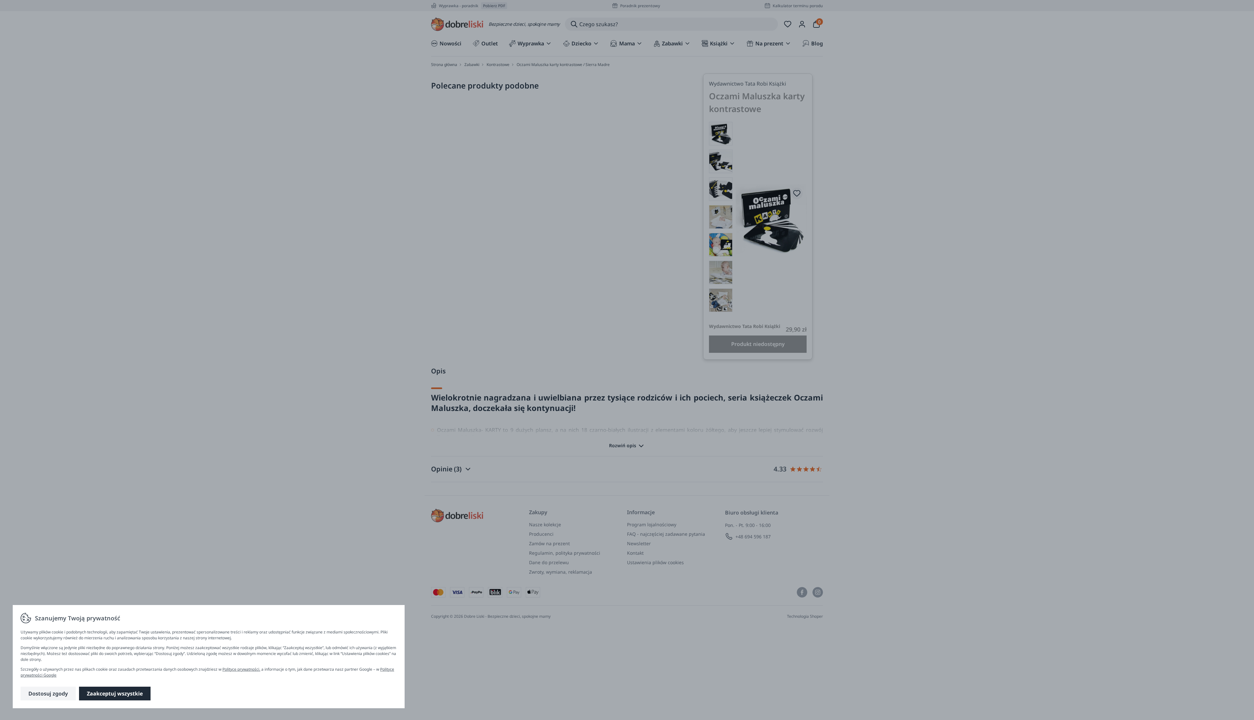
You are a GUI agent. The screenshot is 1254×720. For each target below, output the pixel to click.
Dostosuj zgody (48, 693)
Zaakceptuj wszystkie (115, 693)
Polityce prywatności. (241, 669)
